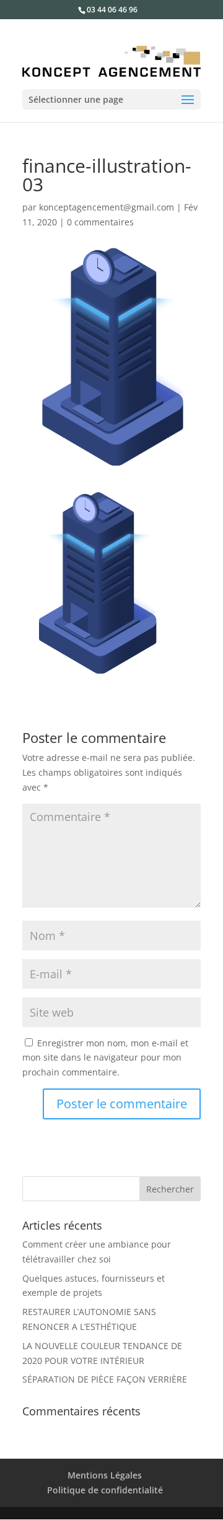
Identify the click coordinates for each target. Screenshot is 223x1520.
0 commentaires (100, 222)
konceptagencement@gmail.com (106, 207)
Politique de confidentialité (105, 1490)
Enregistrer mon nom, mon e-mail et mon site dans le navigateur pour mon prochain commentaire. (105, 1058)
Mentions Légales (105, 1475)
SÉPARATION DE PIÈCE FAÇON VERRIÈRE (104, 1379)
